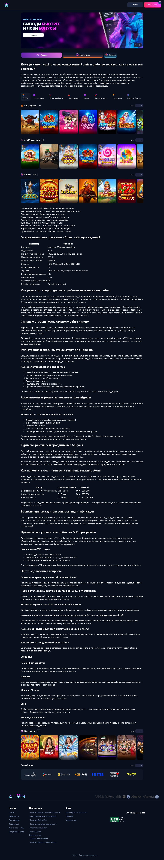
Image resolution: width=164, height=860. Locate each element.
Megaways (117, 98)
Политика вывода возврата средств (45, 812)
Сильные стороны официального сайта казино (43, 214)
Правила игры (35, 835)
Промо (44, 55)
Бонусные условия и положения (43, 816)
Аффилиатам (71, 820)
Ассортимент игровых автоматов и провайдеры (44, 220)
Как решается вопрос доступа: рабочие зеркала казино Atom (50, 211)
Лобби (25, 98)
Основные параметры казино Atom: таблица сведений (47, 208)
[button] (136, 45)
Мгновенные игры (16, 828)
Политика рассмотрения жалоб (43, 842)
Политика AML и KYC (38, 820)
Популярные (73, 98)
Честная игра (35, 832)
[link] (30, 774)
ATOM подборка (56, 98)
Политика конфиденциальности (43, 824)
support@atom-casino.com (76, 812)
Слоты (87, 98)
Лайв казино (14, 824)
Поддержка (135, 813)
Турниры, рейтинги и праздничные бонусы (42, 223)
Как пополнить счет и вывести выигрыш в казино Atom (48, 225)
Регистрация (152, 5)
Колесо (112, 55)
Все (132, 106)
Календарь (85, 55)
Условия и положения (39, 839)
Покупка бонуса (134, 98)
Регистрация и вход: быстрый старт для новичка (45, 217)
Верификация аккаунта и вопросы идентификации (45, 228)
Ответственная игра (38, 828)
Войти (135, 5)
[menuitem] (16, 812)
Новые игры (39, 98)
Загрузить (84, 34)
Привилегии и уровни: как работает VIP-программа (46, 231)
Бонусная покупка (16, 832)
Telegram (69, 816)
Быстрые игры (101, 98)
